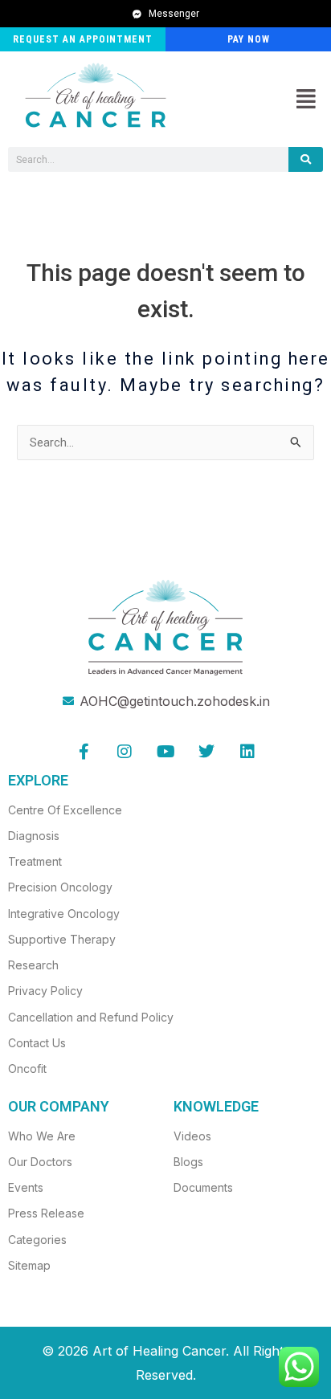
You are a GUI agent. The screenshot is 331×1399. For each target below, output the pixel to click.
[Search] (305, 159)
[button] (305, 99)
